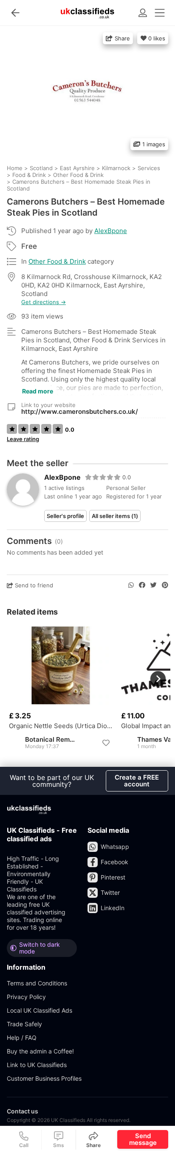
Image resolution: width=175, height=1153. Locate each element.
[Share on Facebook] (142, 585)
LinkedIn (112, 907)
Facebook (114, 861)
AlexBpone (110, 231)
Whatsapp (115, 846)
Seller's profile (65, 515)
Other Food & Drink (57, 261)
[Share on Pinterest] (165, 585)
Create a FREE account (137, 780)
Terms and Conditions (37, 983)
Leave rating (23, 439)
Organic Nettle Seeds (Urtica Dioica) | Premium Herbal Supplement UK (61, 726)
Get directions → (43, 302)
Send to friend (33, 585)
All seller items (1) (115, 515)
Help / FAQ (22, 1037)
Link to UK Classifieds (37, 1064)
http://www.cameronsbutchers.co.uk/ (79, 411)
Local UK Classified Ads (39, 1010)
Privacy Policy (26, 996)
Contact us (22, 1111)
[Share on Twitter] (153, 585)
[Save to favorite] (106, 743)
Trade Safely (24, 1024)
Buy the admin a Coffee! (40, 1051)
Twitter (110, 892)
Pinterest (113, 877)
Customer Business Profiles (44, 1078)
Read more (37, 391)
